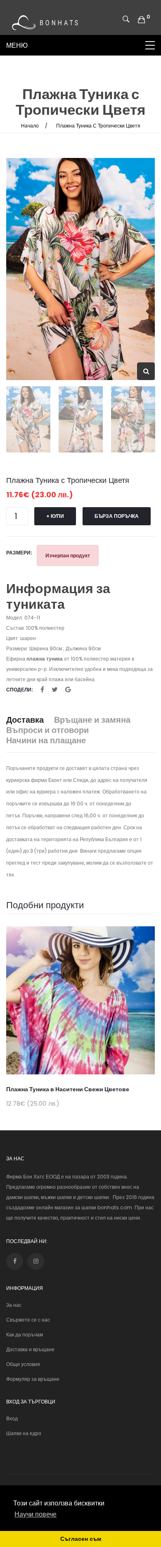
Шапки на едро (23, 1433)
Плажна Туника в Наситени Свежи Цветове (67, 1089)
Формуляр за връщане (32, 1378)
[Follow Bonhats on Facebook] (14, 1261)
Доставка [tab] (25, 720)
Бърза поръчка (117, 516)
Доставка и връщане (30, 1349)
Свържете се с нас (28, 1319)
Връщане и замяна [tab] (92, 720)
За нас (13, 1304)
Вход (12, 1418)
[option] (80, 269)
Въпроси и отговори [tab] (47, 730)
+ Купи (55, 516)
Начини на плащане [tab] (46, 740)
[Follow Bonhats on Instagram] (35, 1261)
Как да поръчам (24, 1334)
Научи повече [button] (35, 1514)
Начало (30, 125)
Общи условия (23, 1364)
